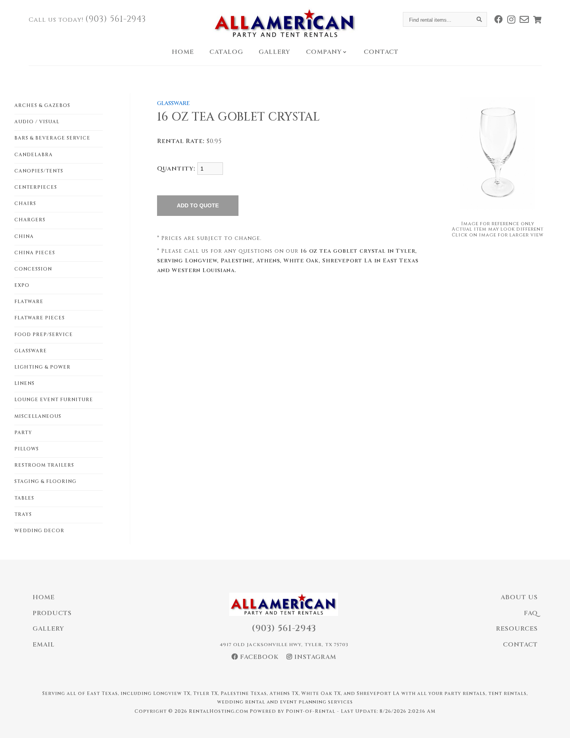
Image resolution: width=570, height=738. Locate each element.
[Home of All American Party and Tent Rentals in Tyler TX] (285, 23)
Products (52, 613)
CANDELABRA (33, 155)
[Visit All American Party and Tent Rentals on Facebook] (498, 19)
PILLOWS (26, 449)
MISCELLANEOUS (37, 416)
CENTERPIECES (35, 187)
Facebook (258, 657)
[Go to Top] (555, 724)
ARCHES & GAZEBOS (42, 105)
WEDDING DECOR (39, 531)
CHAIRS (25, 203)
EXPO (21, 285)
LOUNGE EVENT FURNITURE (53, 400)
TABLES (24, 498)
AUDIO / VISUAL (36, 122)
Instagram (314, 657)
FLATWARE (28, 301)
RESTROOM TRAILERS (44, 465)
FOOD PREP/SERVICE (43, 334)
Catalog (226, 52)
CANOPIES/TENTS (38, 171)
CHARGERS (29, 220)
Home (183, 52)
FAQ (531, 613)
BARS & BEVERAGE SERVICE (52, 138)
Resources (517, 628)
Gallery (274, 52)
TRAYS (23, 514)
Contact (381, 52)
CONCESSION (33, 269)
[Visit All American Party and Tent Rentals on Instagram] (511, 19)
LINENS (24, 383)
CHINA (24, 236)
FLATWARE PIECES (39, 318)
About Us (519, 597)
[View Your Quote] (537, 19)
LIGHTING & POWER (42, 367)
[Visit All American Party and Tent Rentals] (524, 19)
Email (44, 644)
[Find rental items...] (480, 19)
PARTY (23, 432)
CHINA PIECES (34, 253)
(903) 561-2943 (115, 19)
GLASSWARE (30, 351)
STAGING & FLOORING (45, 481)
